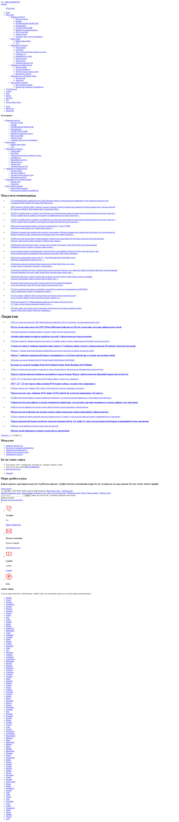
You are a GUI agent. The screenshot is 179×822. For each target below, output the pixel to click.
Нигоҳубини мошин (19, 83)
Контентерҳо (21, 26)
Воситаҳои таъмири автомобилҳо (29, 87)
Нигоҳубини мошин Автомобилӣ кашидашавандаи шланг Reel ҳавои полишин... (44, 253)
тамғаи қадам (21, 34)
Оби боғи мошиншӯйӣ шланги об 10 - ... (27, 260)
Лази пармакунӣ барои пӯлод (34, 493)
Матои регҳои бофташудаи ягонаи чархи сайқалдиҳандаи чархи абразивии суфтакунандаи (59, 412)
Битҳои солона (22, 19)
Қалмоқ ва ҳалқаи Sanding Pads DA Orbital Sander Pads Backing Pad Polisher (51, 364)
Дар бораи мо (11, 89)
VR (7, 100)
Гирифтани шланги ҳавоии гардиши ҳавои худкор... (32, 247)
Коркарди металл (18, 17)
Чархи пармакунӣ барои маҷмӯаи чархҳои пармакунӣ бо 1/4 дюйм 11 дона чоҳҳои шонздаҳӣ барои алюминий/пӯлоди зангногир (80, 421)
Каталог (9, 98)
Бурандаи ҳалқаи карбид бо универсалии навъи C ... (32, 228)
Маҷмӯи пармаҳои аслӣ (11, 493)
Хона (8, 12)
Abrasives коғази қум (24, 63)
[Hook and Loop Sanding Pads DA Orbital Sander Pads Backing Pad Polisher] (43, 360)
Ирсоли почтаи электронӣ (12, 500)
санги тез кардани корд (56, 493)
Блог (8, 93)
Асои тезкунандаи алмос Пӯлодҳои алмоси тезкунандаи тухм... (37, 285)
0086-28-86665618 (12, 2)
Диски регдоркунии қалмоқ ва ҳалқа (31, 52)
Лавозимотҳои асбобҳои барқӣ (23, 76)
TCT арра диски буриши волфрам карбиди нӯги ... (32, 304)
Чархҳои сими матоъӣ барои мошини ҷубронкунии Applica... (36, 241)
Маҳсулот (10, 15)
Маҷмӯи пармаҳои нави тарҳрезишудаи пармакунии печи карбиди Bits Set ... (43, 234)
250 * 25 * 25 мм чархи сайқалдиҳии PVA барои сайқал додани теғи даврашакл (53, 383)
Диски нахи (20, 61)
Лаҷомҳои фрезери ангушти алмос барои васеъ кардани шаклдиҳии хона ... (42, 272)
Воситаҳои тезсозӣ (23, 74)
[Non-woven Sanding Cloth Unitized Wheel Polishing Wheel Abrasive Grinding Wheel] (49, 407)
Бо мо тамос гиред (13, 102)
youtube (9, 570)
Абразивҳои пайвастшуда (21, 65)
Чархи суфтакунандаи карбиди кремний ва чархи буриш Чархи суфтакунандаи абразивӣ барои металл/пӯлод (69, 374)
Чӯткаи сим (20, 78)
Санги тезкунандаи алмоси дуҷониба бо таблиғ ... (31, 291)
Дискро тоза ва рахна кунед (27, 72)
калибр (18, 21)
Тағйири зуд (21, 54)
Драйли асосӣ (105, 493)
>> (11, 435)
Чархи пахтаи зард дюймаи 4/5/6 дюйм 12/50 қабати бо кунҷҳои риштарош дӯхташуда (57, 393)
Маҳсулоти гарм (53, 491)
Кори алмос (15, 39)
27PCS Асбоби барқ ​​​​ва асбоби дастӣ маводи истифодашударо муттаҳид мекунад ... (45, 215)
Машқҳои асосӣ (73, 493)
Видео (8, 96)
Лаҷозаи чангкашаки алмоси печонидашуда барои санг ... (34, 279)
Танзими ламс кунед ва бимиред (29, 37)
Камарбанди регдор (24, 56)
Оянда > (6, 435)
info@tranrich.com (13, 469)
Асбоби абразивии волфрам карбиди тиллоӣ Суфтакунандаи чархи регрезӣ (51, 336)
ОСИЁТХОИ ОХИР (24, 28)
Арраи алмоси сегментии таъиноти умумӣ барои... (32, 266)
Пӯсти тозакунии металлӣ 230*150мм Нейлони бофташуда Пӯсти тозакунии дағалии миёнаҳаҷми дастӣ (66, 327)
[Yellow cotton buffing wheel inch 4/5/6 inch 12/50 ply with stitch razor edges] (47, 388)
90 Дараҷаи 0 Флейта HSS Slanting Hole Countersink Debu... (35, 209)
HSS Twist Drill (22, 32)
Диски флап (21, 47)
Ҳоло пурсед (6, 489)
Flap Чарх (20, 50)
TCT (17, 43)
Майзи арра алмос (23, 41)
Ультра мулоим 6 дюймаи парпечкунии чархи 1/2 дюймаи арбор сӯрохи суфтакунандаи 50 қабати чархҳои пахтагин (73, 346)
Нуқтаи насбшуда (23, 69)
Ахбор (8, 91)
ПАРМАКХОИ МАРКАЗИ (27, 23)
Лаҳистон (20, 80)
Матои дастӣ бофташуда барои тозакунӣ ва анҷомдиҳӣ (40, 430)
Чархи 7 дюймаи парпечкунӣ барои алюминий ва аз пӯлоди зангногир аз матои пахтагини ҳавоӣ (63, 355)
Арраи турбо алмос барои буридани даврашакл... (31, 310)
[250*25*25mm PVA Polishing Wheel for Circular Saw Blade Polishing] (45, 379)
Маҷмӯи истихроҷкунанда (27, 30)
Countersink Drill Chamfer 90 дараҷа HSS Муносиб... (32, 203)
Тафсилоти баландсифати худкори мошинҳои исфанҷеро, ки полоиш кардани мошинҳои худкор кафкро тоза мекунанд (74, 402)
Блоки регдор (21, 58)
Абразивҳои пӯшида (19, 45)
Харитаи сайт (67, 491)
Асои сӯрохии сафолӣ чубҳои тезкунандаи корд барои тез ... (36, 298)
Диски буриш (21, 67)
